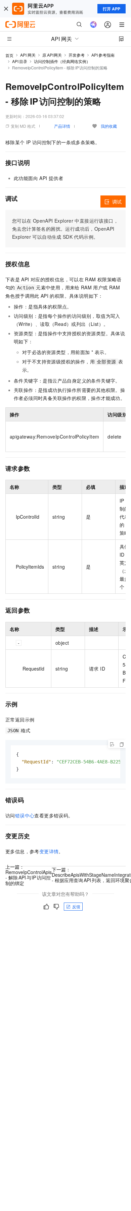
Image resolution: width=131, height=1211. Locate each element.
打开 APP (111, 9)
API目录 (19, 61)
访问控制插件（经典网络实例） (62, 61)
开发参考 (77, 55)
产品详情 (62, 126)
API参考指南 (103, 55)
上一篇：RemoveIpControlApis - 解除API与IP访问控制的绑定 (28, 874)
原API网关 (52, 55)
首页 (9, 55)
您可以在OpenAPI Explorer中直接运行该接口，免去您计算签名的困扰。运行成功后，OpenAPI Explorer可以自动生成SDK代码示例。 (65, 228)
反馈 (76, 906)
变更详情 (49, 851)
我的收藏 (109, 126)
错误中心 (25, 815)
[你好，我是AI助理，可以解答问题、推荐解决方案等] (93, 24)
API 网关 (28, 55)
